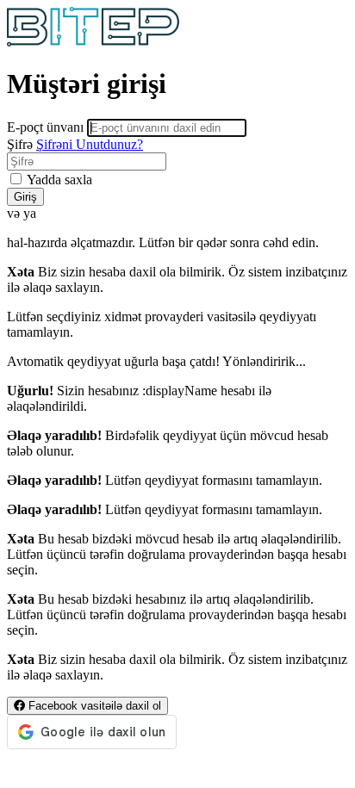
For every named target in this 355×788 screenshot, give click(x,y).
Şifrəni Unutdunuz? (89, 144)
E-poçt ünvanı (45, 127)
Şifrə (20, 144)
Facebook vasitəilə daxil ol (93, 705)
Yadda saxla (58, 179)
